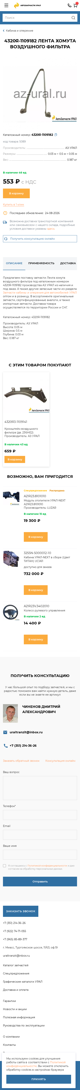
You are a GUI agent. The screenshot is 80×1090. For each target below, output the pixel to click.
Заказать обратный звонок (21, 760)
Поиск (73, 18)
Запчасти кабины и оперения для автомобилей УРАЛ (40, 292)
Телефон (9, 806)
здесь (51, 228)
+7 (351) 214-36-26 (70, 5)
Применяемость (41, 263)
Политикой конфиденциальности (47, 865)
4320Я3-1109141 (15, 422)
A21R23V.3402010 (36, 606)
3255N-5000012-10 (37, 553)
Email (6, 826)
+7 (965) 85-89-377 (15, 939)
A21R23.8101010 (35, 496)
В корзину (16, 193)
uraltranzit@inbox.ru (26, 732)
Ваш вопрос (11, 772)
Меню (6, 5)
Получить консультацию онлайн (32, 238)
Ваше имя (10, 846)
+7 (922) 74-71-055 (14, 931)
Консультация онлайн (60, 760)
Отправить (40, 881)
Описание (14, 263)
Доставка (68, 263)
